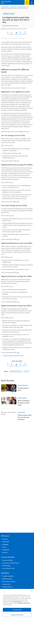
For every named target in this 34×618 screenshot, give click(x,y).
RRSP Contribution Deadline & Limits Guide (24, 403)
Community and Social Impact (10, 563)
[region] (17, 603)
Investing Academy (22, 7)
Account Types (21, 412)
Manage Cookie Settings (17, 614)
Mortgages (5, 544)
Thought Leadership (8, 576)
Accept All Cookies (17, 609)
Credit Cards (5, 541)
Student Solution (7, 587)
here (18, 161)
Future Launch (6, 584)
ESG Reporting (6, 565)
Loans (4, 547)
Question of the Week (15, 371)
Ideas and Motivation (23, 385)
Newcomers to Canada (8, 581)
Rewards (4, 552)
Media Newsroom (7, 579)
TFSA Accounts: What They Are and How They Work (24, 417)
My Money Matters (5, 7)
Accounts (5, 539)
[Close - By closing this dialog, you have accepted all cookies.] (32, 591)
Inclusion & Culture (7, 560)
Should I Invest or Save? (23, 389)
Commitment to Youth (8, 568)
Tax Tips (26, 371)
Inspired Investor (13, 7)
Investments (5, 550)
